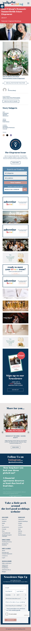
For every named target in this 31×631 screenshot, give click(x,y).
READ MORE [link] (15, 162)
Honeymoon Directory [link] (5, 544)
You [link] (3, 525)
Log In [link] (3, 557)
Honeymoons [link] (5, 527)
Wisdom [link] (4, 521)
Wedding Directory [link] (7, 541)
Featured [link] (4, 21)
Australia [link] (5, 126)
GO (25, 189)
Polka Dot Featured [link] (15, 431)
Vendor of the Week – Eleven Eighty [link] (16, 436)
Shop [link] (3, 531)
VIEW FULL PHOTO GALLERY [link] (11, 101)
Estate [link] (4, 120)
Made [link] (3, 523)
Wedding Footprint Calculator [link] (7, 535)
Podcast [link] (4, 529)
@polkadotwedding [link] (15, 462)
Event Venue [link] (6, 121)
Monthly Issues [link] (22, 535)
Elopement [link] (6, 113)
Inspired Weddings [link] (15, 21)
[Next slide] (28, 432)
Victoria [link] (5, 129)
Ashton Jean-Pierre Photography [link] (11, 97)
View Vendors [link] (15, 182)
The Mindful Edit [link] (6, 533)
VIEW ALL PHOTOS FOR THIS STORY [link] (15, 83)
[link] (2, 6)
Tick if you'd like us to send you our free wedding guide (15, 609)
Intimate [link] (5, 114)
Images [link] (20, 523)
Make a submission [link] (6, 563)
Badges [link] (4, 571)
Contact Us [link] (5, 555)
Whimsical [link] (5, 115)
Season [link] (20, 533)
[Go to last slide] (2, 432)
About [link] (3, 550)
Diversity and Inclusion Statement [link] (7, 553)
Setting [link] (20, 531)
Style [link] (19, 529)
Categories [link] (21, 519)
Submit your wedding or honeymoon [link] (5, 566)
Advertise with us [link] (6, 569)
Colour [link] (20, 525)
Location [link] (20, 527)
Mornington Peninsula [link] (9, 127)
